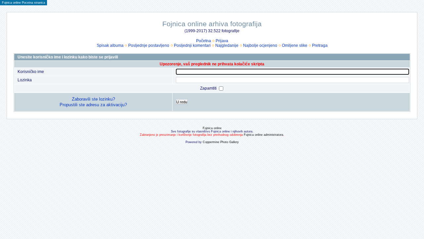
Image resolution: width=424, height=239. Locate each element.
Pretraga (320, 45)
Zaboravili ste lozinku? (93, 99)
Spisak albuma (110, 45)
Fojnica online (212, 128)
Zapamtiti (209, 88)
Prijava (222, 41)
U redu (181, 102)
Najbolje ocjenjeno (260, 45)
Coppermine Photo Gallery (221, 142)
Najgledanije (226, 45)
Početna (203, 41)
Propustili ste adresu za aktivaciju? (93, 104)
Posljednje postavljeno (148, 45)
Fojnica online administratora (263, 134)
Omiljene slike (294, 45)
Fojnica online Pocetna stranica (23, 2)
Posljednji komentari (192, 45)
